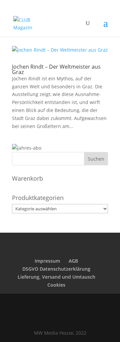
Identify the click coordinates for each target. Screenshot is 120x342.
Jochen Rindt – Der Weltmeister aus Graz (56, 69)
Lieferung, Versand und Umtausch (56, 277)
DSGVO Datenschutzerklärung (56, 269)
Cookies (56, 285)
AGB (73, 261)
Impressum (47, 261)
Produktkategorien (38, 198)
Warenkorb (27, 178)
